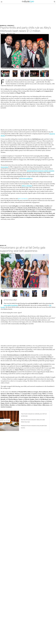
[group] (5, 73)
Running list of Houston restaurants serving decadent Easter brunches (34, 426)
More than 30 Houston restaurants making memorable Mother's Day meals (33, 421)
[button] (5, 293)
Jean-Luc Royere (23, 198)
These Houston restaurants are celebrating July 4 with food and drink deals (34, 415)
